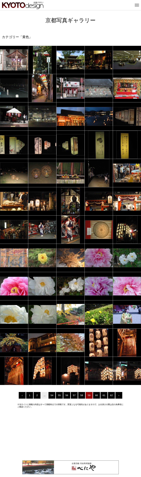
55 (59, 395)
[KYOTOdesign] (22, 7)
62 (111, 395)
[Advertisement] (70, 434)
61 (104, 395)
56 (66, 395)
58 (81, 395)
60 (96, 395)
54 (52, 395)
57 (74, 395)
